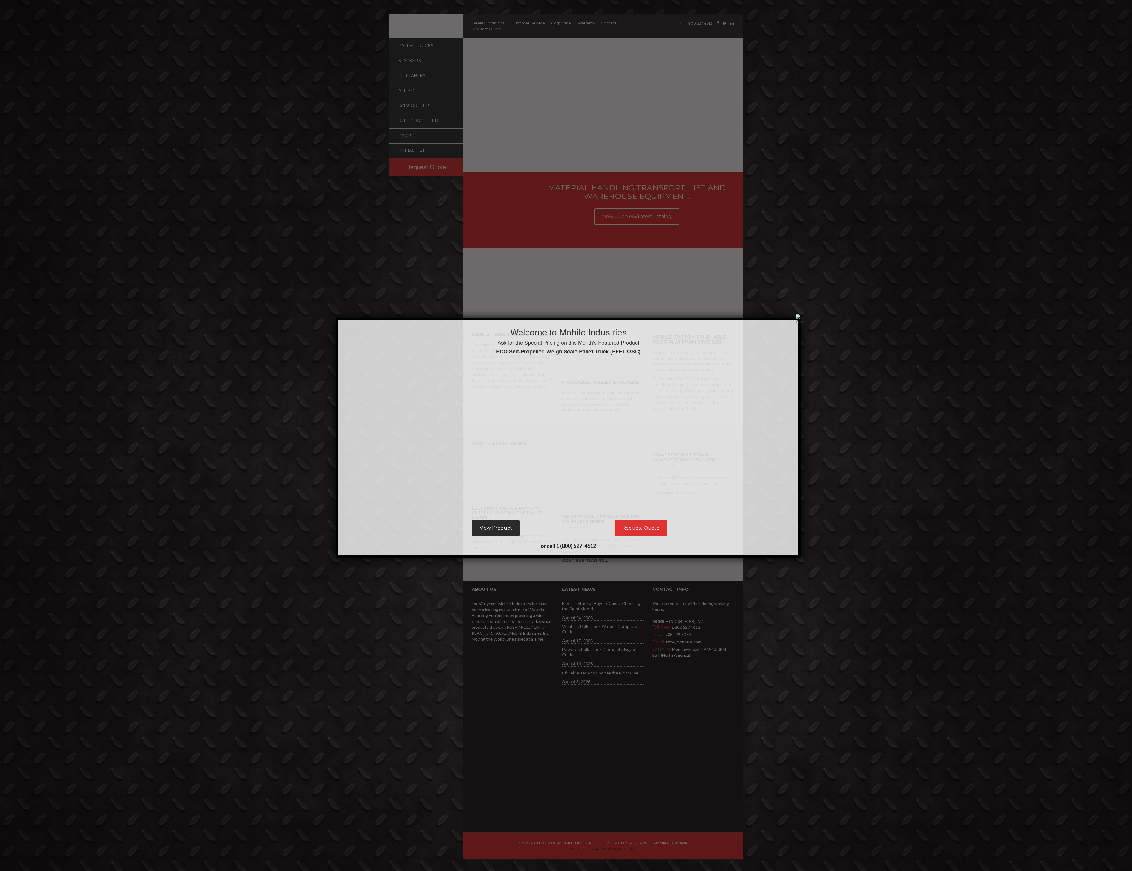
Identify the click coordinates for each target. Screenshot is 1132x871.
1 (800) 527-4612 (576, 546)
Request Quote (640, 528)
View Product (496, 528)
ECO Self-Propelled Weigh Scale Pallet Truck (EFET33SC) (568, 351)
